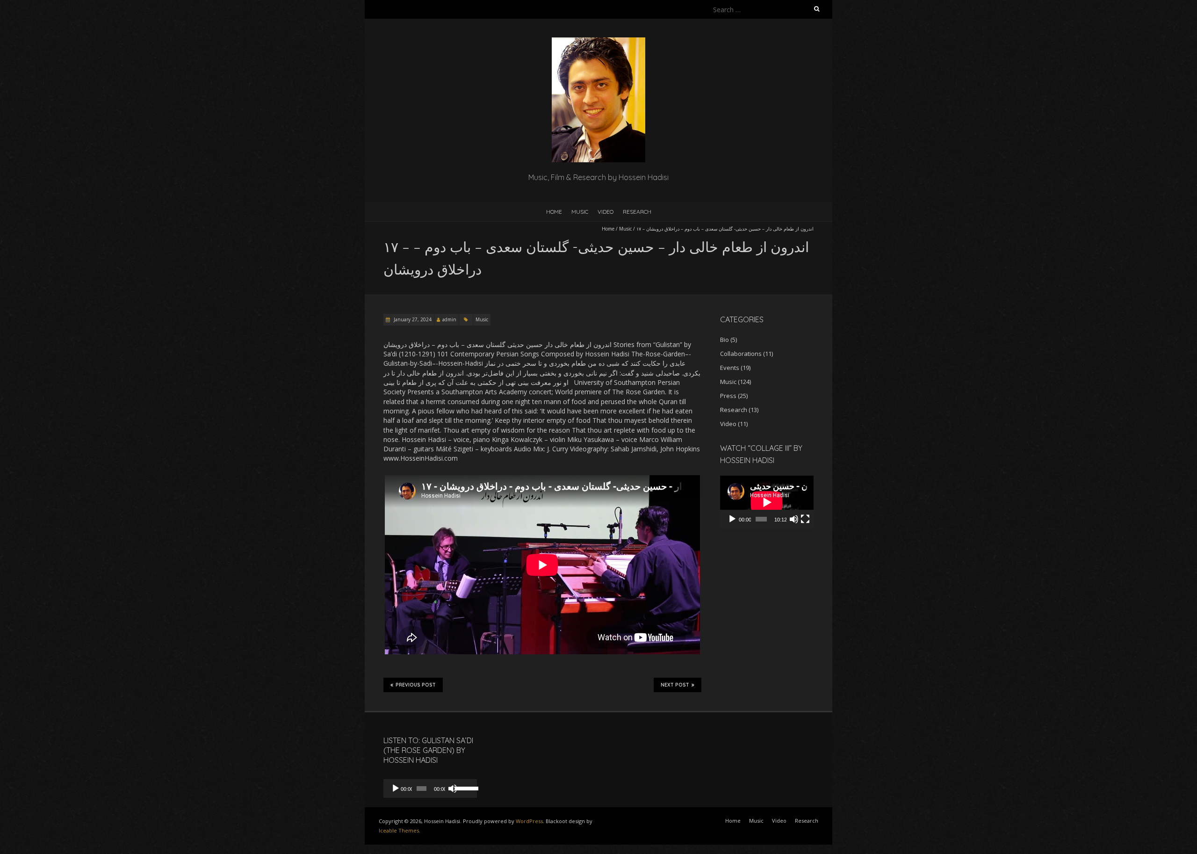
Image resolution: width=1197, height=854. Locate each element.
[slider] (463, 787)
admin (449, 319)
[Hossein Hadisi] (598, 41)
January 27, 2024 (412, 319)
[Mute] (794, 519)
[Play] (732, 519)
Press (728, 395)
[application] (767, 502)
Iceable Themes (399, 830)
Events (729, 367)
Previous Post (416, 685)
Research (637, 211)
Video (605, 211)
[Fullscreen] (805, 519)
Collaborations (741, 353)
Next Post (675, 685)
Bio (724, 339)
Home (554, 211)
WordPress (529, 821)
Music (579, 211)
